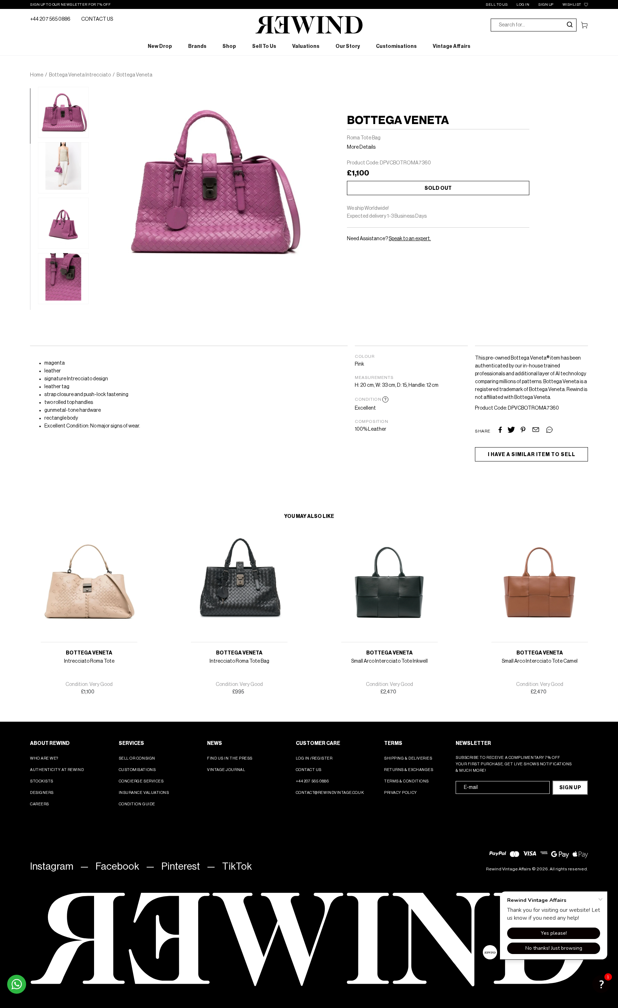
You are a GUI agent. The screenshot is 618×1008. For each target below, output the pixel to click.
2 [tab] (33, 147)
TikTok (237, 866)
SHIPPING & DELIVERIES (408, 758)
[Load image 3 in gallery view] (63, 223)
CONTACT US (97, 19)
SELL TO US (496, 4)
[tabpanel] (63, 112)
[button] (601, 984)
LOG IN (522, 4)
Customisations (137, 770)
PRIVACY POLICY (400, 793)
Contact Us (309, 770)
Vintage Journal (226, 770)
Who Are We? (44, 758)
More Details (361, 147)
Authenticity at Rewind (57, 770)
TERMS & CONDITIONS (406, 781)
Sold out (438, 188)
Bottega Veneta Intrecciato (80, 75)
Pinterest (180, 866)
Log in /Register (314, 758)
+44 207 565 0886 (50, 19)
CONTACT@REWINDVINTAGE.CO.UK (330, 793)
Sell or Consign (137, 758)
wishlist (572, 4)
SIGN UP (546, 4)
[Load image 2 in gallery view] (63, 167)
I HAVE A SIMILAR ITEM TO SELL (531, 454)
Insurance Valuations (144, 793)
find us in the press (229, 758)
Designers (42, 793)
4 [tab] (33, 258)
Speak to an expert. (410, 238)
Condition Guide (137, 804)
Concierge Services (141, 781)
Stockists (41, 781)
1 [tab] (33, 91)
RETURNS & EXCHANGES (408, 770)
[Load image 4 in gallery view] (63, 278)
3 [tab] (33, 202)
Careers (39, 804)
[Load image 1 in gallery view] (63, 112)
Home (36, 75)
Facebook (117, 866)
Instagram (51, 866)
